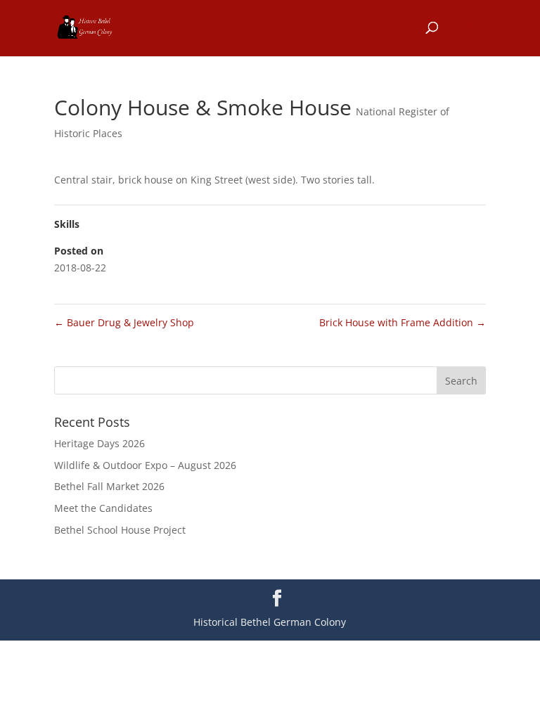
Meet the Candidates (103, 508)
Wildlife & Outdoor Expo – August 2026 (145, 465)
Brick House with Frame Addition (402, 322)
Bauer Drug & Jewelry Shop (124, 322)
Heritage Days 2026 (99, 443)
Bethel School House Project (120, 529)
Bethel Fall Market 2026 (109, 486)
